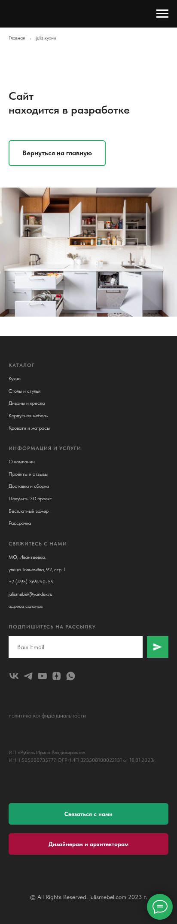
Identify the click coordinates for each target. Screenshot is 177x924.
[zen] (56, 676)
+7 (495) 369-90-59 (31, 582)
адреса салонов (26, 606)
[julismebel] (14, 676)
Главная (17, 38)
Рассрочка (20, 523)
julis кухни (46, 38)
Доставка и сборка (29, 486)
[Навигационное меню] (162, 13)
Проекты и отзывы (28, 474)
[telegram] (28, 676)
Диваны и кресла (27, 403)
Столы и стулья (24, 391)
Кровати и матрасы (29, 428)
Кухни (15, 379)
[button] (88, 814)
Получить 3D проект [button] (30, 499)
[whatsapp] (70, 676)
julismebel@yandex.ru (30, 594)
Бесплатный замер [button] (29, 511)
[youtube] (42, 676)
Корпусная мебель (28, 416)
